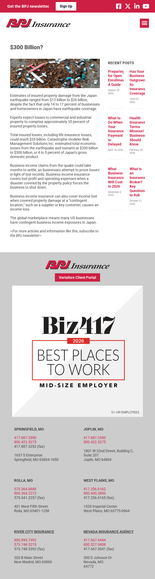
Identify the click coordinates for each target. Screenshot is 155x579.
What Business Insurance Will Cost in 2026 (116, 177)
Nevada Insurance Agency (109, 532)
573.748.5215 (25, 544)
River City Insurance (34, 532)
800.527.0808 (95, 544)
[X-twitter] (128, 6)
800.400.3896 (95, 493)
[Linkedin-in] (137, 6)
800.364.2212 (25, 493)
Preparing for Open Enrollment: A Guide (117, 78)
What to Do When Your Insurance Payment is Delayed (116, 131)
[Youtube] (146, 6)
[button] (144, 23)
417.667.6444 (95, 540)
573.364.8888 (25, 489)
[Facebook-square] (119, 6)
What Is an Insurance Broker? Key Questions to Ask (138, 182)
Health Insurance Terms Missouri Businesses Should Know (139, 131)
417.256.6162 (95, 489)
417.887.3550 (25, 438)
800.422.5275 (25, 442)
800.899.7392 (25, 540)
